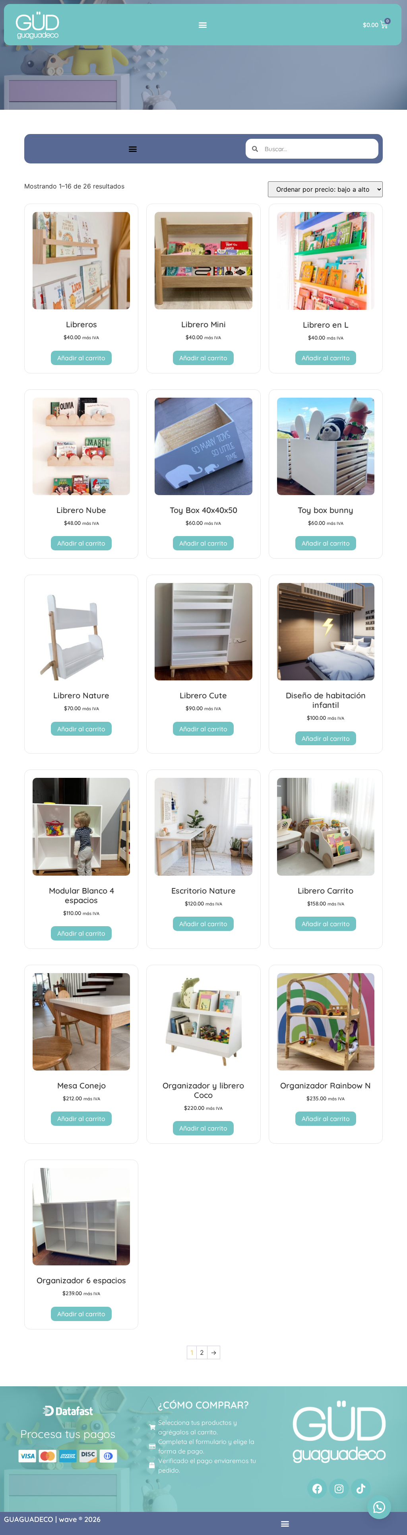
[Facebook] (317, 1488)
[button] (202, 24)
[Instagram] (339, 1488)
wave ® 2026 (80, 1519)
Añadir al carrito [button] (81, 358)
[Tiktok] (361, 1488)
